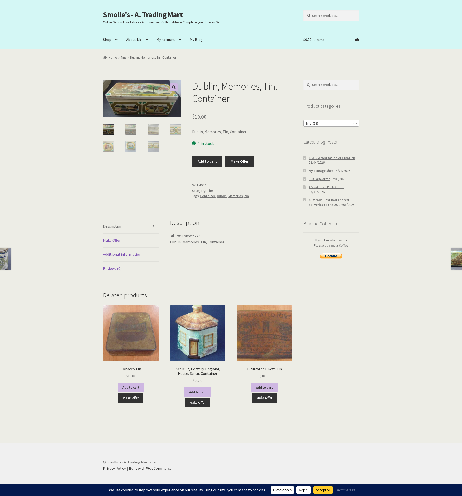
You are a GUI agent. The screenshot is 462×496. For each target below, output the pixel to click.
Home (113, 57)
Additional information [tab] (122, 254)
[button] (174, 87)
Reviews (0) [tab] (112, 268)
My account (165, 39)
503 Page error (319, 179)
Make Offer (240, 161)
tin (246, 196)
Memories (235, 196)
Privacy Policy (114, 468)
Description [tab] (112, 226)
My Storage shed (321, 170)
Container (207, 196)
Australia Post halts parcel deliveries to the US (329, 202)
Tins (124, 57)
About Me (134, 39)
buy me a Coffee (336, 245)
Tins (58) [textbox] (330, 123)
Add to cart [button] (130, 387)
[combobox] (331, 123)
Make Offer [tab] (112, 240)
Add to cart (207, 161)
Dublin (222, 196)
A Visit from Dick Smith (326, 187)
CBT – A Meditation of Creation (332, 158)
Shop (107, 39)
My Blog (196, 39)
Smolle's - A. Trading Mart (143, 15)
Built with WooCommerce (150, 468)
